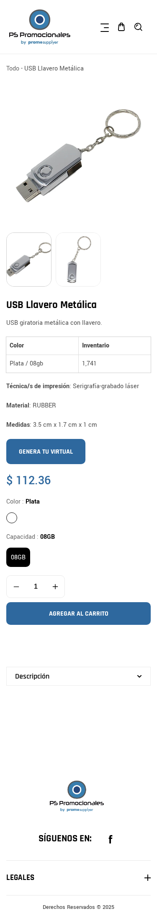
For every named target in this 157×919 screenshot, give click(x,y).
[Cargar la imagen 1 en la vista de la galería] (28, 259)
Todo (12, 68)
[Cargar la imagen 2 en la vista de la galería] (78, 259)
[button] (104, 27)
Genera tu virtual (46, 451)
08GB (18, 557)
